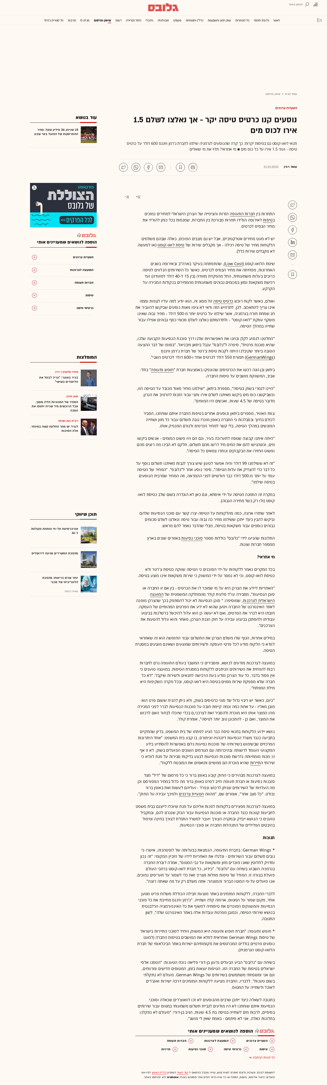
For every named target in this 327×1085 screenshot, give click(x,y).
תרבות (72, 20)
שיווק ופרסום (102, 20)
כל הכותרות (242, 20)
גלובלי (149, 20)
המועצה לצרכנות (216, 1041)
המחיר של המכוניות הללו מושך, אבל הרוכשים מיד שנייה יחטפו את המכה (55, 406)
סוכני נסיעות (192, 538)
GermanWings (259, 357)
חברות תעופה (176, 1041)
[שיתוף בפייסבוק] (148, 167)
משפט (177, 20)
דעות (118, 20)
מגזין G (84, 20)
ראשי (276, 20)
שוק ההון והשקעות (219, 20)
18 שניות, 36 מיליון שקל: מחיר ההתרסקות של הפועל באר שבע (56, 132)
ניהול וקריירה (133, 20)
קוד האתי (182, 1072)
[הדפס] (192, 167)
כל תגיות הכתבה (264, 1057)
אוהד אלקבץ (70, 372)
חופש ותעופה (162, 369)
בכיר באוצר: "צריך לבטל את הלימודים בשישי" (58, 379)
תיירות (255, 762)
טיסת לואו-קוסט (170, 245)
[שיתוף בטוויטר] (123, 167)
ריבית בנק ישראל (68, 421)
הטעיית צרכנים (286, 108)
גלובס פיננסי (261, 20)
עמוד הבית (291, 94)
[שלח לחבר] (292, 254)
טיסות (268, 220)
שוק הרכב (72, 396)
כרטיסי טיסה (232, 1049)
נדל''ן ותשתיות (194, 20)
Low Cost (233, 263)
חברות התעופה (242, 213)
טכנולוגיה (163, 20)
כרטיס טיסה (223, 301)
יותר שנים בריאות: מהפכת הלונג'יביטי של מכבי (60, 580)
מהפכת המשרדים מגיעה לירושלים (55, 553)
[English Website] (319, 20)
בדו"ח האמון (159, 1072)
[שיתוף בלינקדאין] (292, 242)
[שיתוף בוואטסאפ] (135, 167)
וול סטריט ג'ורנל (53, 20)
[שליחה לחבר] (160, 167)
